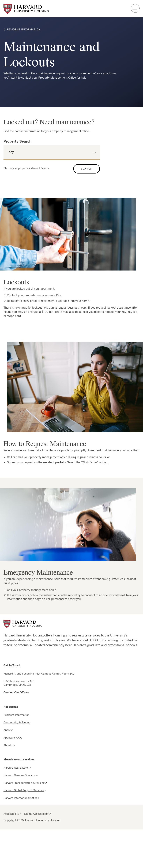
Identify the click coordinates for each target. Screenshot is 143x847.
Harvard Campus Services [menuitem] (19, 775)
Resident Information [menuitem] (16, 714)
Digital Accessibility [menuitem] (36, 813)
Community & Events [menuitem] (16, 722)
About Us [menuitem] (9, 745)
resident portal (53, 462)
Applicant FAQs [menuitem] (12, 737)
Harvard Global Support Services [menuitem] (23, 790)
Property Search (17, 141)
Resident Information (23, 29)
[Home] (26, 9)
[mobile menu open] (135, 8)
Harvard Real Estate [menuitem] (15, 767)
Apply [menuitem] (6, 729)
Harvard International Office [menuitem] (20, 797)
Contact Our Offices (16, 692)
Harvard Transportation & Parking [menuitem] (24, 782)
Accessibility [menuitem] (11, 813)
